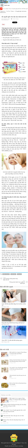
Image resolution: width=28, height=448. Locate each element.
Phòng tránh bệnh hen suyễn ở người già (17, 282)
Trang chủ (2, 11)
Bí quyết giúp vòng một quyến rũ (11, 37)
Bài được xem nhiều (6, 395)
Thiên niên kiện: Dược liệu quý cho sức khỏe (13, 415)
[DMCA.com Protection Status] (14, 438)
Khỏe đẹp (13, 274)
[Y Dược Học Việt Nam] (14, 1)
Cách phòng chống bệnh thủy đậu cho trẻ (10, 278)
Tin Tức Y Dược (10, 11)
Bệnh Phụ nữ (6, 274)
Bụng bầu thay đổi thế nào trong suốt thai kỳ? (13, 322)
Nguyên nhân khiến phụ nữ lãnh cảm (12, 39)
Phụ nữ (19, 274)
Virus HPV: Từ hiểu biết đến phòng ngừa (12, 340)
